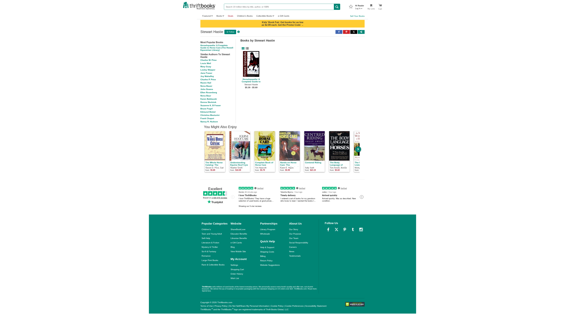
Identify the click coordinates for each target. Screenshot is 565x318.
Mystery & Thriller (210, 247)
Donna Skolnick (208, 102)
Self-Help (206, 238)
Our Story (293, 229)
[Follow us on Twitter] (336, 229)
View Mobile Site (238, 251)
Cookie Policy (277, 306)
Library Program (267, 229)
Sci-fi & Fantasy (209, 251)
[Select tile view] (247, 48)
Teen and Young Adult (212, 234)
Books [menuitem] (219, 16)
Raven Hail (205, 83)
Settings (234, 265)
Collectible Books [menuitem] (264, 16)
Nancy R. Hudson (209, 121)
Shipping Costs (267, 252)
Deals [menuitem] (230, 16)
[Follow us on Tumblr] (352, 229)
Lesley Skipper (207, 70)
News (291, 251)
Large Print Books (210, 260)
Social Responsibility (298, 242)
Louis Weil (205, 63)
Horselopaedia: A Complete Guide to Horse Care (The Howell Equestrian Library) (216, 47)
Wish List (235, 278)
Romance (206, 256)
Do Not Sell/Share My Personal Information (249, 306)
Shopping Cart (237, 269)
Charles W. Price (208, 60)
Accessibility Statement (315, 306)
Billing (263, 256)
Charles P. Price (208, 79)
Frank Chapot (207, 118)
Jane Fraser (206, 73)
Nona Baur (205, 96)
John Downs (206, 89)
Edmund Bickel (208, 112)
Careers (293, 247)
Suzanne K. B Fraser (210, 105)
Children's (206, 229)
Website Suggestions (270, 265)
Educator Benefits (239, 234)
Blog (233, 247)
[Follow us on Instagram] (361, 229)
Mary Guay (205, 66)
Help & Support (267, 247)
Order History (237, 274)
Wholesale (265, 234)
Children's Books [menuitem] (245, 16)
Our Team (293, 238)
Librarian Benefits (239, 238)
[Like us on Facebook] (328, 229)
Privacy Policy (221, 306)
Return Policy (266, 260)
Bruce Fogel (206, 108)
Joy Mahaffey (207, 76)
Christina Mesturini (210, 115)
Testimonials (295, 256)
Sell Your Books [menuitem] (357, 16)
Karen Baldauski (208, 99)
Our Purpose (295, 234)
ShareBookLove (238, 229)
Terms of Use (206, 306)
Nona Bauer (206, 86)
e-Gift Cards (236, 242)
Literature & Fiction (210, 242)
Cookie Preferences (294, 306)
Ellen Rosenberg (208, 92)
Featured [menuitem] (206, 16)
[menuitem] (359, 6)
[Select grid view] (242, 48)
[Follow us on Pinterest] (344, 229)
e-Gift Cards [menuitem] (283, 16)
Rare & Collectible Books (213, 265)
